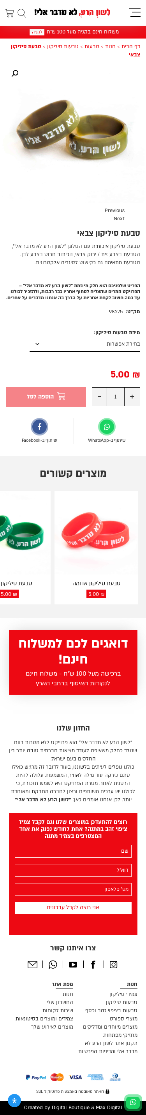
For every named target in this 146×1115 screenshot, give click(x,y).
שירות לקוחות (57, 1010)
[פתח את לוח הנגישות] (14, 1100)
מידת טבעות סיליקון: (117, 332)
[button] (15, 74)
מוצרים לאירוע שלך (52, 1027)
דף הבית (130, 46)
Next (119, 218)
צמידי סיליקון (123, 994)
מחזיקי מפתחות (120, 1035)
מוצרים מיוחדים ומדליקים (110, 1027)
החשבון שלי (60, 1002)
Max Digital (109, 1107)
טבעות (91, 46)
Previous (115, 210)
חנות (110, 46)
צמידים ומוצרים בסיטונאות (44, 1018)
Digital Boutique (71, 1107)
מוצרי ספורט (123, 1018)
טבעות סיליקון (63, 46)
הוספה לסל (40, 396)
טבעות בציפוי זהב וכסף (111, 1010)
